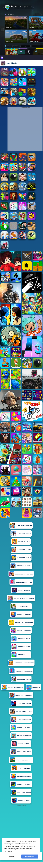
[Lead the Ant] (22, 85)
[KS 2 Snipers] (22, 105)
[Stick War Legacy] (22, 239)
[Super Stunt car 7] (32, 160)
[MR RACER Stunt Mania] (32, 170)
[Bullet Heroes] (22, 190)
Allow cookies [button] (29, 856)
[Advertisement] (21, 828)
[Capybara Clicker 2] (14, 239)
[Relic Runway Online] (32, 200)
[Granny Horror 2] (4, 180)
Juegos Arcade (24, 541)
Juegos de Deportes (24, 525)
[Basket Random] (32, 229)
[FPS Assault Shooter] (14, 190)
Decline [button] (11, 856)
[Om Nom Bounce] (22, 75)
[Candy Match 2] (32, 75)
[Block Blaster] (22, 95)
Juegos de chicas (24, 550)
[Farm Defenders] (32, 95)
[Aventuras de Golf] (4, 229)
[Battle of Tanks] (32, 85)
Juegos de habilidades (24, 574)
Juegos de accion (24, 533)
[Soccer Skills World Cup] (32, 239)
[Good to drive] (22, 170)
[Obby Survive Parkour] (4, 170)
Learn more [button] (8, 851)
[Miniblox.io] (4, 75)
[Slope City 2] (32, 190)
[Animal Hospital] (14, 105)
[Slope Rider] (14, 219)
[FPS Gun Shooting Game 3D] (22, 229)
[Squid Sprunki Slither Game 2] (4, 200)
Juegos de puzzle (24, 558)
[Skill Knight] (4, 209)
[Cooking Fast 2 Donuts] (4, 85)
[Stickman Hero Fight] (4, 95)
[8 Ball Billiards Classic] (14, 180)
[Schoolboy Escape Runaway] (22, 180)
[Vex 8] (4, 219)
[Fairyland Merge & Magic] (22, 219)
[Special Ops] (32, 209)
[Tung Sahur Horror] (14, 200)
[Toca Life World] (14, 170)
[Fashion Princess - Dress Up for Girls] (22, 209)
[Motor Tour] (4, 248)
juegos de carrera (24, 566)
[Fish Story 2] (14, 85)
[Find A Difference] (4, 239)
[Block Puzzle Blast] (14, 160)
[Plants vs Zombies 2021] (4, 190)
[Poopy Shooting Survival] (14, 75)
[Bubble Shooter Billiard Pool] (22, 200)
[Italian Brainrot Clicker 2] (32, 180)
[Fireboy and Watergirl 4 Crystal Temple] (14, 95)
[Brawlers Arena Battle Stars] (32, 219)
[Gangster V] (4, 105)
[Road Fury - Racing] (32, 105)
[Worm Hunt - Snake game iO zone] (22, 160)
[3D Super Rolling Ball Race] (14, 209)
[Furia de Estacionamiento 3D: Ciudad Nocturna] (4, 160)
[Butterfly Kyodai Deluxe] (14, 229)
